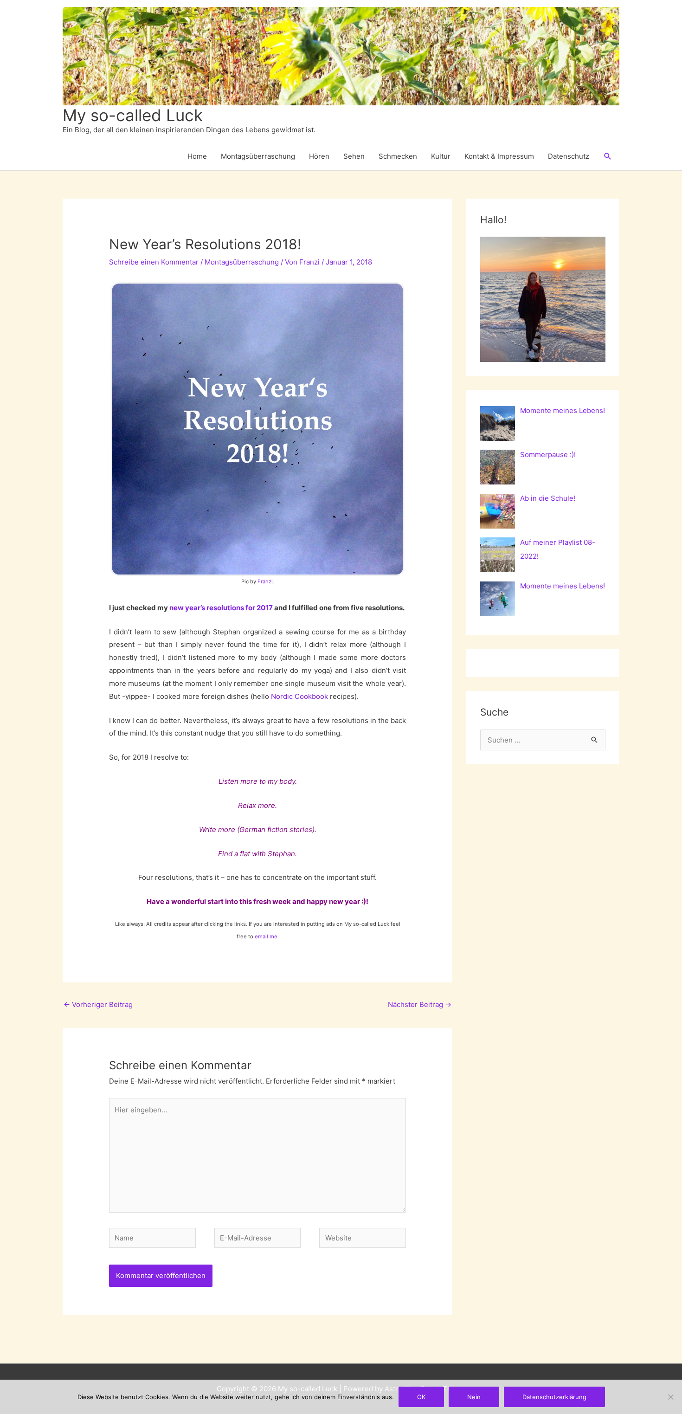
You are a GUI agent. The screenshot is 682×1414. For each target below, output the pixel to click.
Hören (319, 156)
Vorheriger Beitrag (98, 1004)
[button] (607, 156)
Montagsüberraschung (258, 156)
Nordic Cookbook (299, 696)
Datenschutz (568, 156)
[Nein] (670, 1396)
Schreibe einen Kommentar (154, 262)
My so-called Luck (133, 115)
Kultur (440, 156)
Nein (474, 1397)
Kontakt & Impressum (499, 156)
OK (421, 1397)
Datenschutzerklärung (554, 1397)
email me (265, 936)
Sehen (354, 156)
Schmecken (398, 156)
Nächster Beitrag (419, 1004)
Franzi (265, 581)
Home (197, 156)
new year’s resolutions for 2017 (221, 607)
